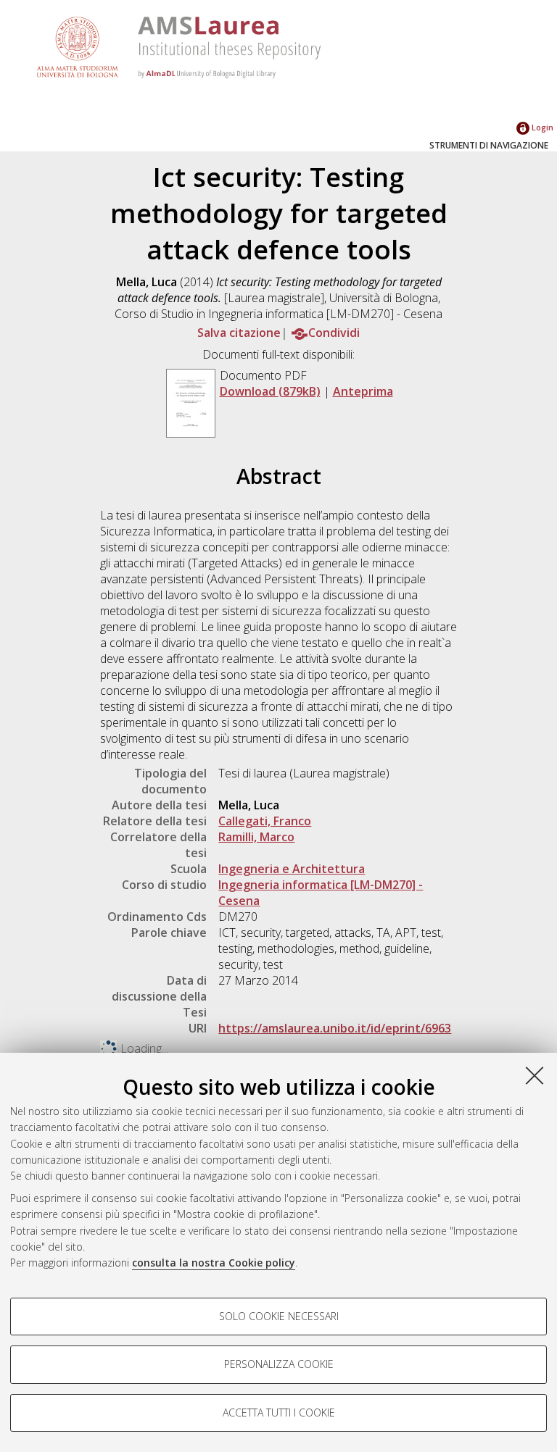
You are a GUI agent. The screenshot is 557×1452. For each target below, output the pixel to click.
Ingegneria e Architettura (291, 869)
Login (541, 127)
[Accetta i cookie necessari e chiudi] (534, 1075)
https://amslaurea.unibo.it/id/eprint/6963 (334, 1028)
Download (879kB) (270, 391)
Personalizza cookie (279, 1364)
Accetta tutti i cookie (279, 1412)
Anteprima (363, 391)
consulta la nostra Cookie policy (213, 1262)
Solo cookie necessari (279, 1316)
